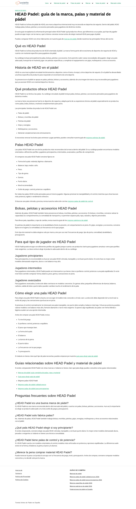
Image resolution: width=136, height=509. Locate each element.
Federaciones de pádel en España (81, 489)
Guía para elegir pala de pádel (29, 377)
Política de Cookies (21, 479)
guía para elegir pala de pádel (87, 356)
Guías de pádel (100, 3)
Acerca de (18, 470)
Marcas (88, 3)
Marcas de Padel (20, 10)
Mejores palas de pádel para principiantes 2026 (86, 480)
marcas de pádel (70, 39)
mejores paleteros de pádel (77, 220)
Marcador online (116, 3)
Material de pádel (59, 3)
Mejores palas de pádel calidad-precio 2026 (84, 477)
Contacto (18, 473)
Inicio (47, 3)
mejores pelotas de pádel (95, 138)
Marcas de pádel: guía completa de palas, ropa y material (39, 373)
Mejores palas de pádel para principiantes (33, 389)
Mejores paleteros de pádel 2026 (81, 486)
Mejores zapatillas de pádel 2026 (81, 483)
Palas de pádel (75, 3)
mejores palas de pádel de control (80, 201)
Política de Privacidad (22, 476)
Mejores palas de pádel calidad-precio (32, 385)
